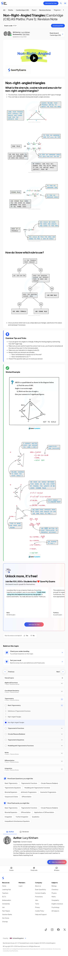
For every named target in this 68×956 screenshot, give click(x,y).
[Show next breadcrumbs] (63, 10)
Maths (10, 10)
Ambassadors (6, 900)
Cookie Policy (39, 911)
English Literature (57, 904)
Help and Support (41, 914)
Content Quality (40, 893)
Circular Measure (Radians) (49, 783)
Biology (54, 886)
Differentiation (26, 797)
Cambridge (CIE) (22, 10)
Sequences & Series (11, 797)
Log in (20, 886)
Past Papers (6, 911)
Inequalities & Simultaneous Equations (17, 821)
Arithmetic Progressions (28, 792)
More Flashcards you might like (18, 803)
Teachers (5, 893)
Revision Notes (45, 10)
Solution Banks (7, 914)
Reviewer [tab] (25, 832)
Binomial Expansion (11, 792)
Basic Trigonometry (11, 783)
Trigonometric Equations (13, 788)
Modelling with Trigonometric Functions (37, 788)
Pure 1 (34, 10)
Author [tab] (11, 832)
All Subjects (55, 911)
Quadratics (35, 817)
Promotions (39, 897)
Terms (37, 904)
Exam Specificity (40, 889)
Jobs (36, 900)
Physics (54, 893)
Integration (8, 817)
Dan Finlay (26, 34)
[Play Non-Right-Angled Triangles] (34, 58)
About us (38, 886)
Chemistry (55, 889)
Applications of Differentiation (44, 812)
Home (4, 886)
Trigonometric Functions (29, 783)
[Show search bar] (61, 3)
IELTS (4, 897)
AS (4, 10)
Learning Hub (6, 889)
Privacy (37, 907)
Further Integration (22, 817)
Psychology (55, 907)
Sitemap (5, 921)
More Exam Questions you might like (20, 778)
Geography (55, 900)
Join (3, 907)
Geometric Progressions (48, 792)
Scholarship (6, 904)
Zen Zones (5, 918)
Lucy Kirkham (25, 32)
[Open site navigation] (65, 3)
